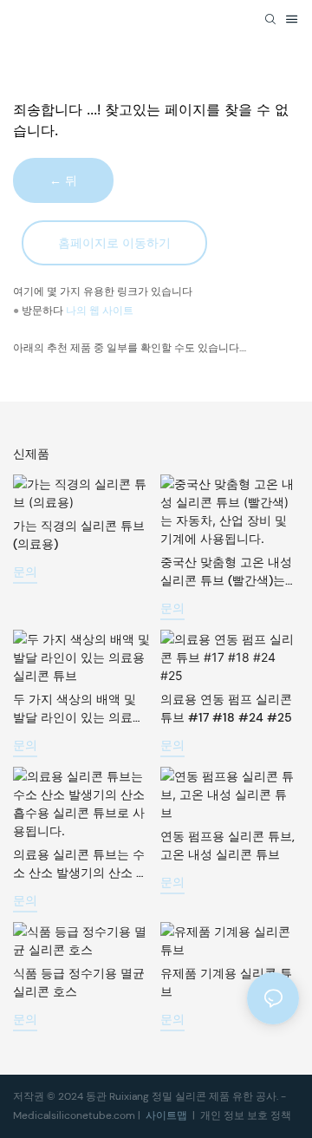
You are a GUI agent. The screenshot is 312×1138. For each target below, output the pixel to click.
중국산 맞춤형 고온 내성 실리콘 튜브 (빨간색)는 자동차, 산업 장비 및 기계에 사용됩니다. (229, 572)
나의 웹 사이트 (99, 310)
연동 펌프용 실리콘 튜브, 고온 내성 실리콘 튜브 (227, 845)
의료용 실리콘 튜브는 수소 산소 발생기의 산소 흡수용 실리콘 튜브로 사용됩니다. (80, 864)
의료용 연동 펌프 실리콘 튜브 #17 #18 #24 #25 (226, 708)
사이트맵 (168, 1115)
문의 (25, 571)
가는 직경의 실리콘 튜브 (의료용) (79, 535)
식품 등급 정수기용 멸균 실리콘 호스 (79, 982)
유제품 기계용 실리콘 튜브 (226, 982)
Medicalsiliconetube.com (75, 1115)
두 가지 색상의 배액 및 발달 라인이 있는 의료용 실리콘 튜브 (79, 709)
